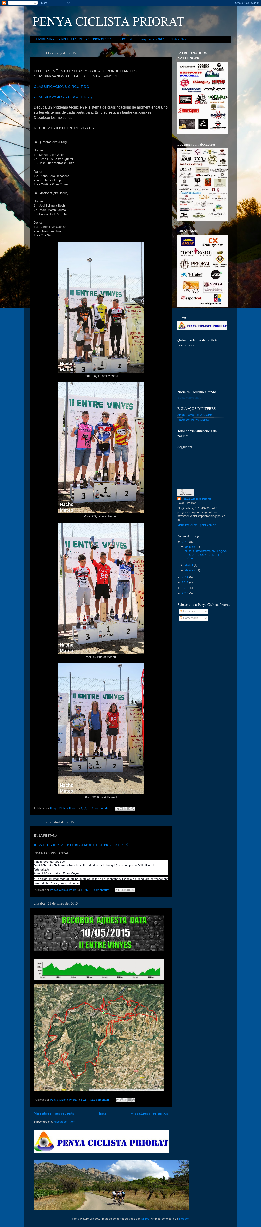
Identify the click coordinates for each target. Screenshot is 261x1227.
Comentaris (190, 618)
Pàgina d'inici (179, 39)
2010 (185, 593)
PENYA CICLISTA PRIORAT (108, 21)
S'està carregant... (189, 397)
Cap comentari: (100, 1099)
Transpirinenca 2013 (151, 39)
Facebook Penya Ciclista (193, 419)
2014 (185, 577)
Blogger (184, 1218)
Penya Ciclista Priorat (196, 498)
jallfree (145, 1218)
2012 (185, 582)
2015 (185, 542)
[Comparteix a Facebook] (129, 809)
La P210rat (125, 39)
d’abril (189, 565)
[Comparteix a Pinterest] (133, 809)
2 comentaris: (101, 889)
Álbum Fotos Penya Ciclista (195, 414)
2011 (185, 587)
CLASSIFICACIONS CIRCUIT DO (61, 87)
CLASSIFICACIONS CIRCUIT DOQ (63, 97)
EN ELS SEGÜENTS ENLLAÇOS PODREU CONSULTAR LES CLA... (205, 555)
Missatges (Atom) (65, 1121)
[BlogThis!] (121, 809)
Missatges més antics (149, 1113)
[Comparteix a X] (125, 809)
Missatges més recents (54, 1113)
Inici (102, 1113)
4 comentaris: (101, 808)
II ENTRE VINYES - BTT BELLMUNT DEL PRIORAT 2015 (72, 39)
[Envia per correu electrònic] (117, 809)
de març (191, 570)
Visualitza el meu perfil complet (197, 525)
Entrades (188, 611)
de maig (190, 546)
